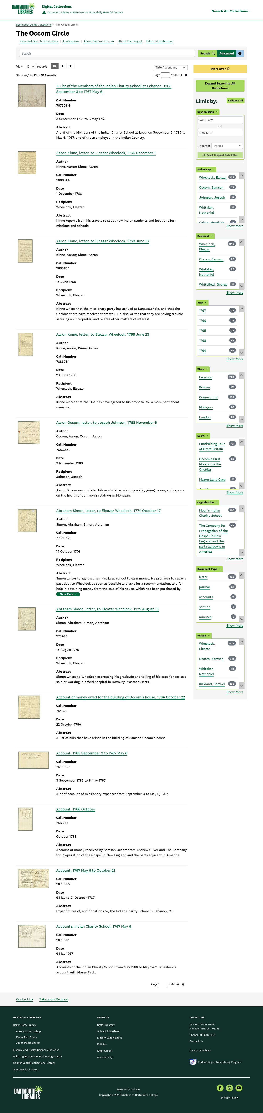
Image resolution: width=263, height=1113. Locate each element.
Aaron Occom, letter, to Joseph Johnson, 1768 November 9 (106, 422)
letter (203, 577)
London (205, 417)
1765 (202, 330)
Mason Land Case (212, 479)
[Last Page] (186, 75)
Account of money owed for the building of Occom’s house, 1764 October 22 (120, 697)
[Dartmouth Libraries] (23, 10)
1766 (202, 320)
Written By (204, 169)
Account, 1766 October (75, 809)
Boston (204, 387)
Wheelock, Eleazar (213, 177)
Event (200, 435)
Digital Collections (57, 6)
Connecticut (208, 397)
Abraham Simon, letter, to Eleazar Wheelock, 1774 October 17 (108, 510)
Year (200, 302)
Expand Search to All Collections (220, 85)
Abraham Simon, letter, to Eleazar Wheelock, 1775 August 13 (107, 608)
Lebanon (205, 377)
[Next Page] (180, 75)
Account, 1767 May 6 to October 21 (85, 870)
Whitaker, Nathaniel (206, 210)
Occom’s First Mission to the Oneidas (210, 464)
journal (204, 587)
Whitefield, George (213, 284)
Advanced (226, 53)
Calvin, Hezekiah (211, 222)
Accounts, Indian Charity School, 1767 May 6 (93, 926)
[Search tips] (240, 53)
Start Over (219, 69)
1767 (202, 310)
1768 (202, 340)
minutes (205, 617)
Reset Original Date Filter (222, 155)
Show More (66, 594)
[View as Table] (70, 66)
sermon (204, 607)
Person (201, 635)
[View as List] (55, 66)
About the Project (130, 41)
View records (32, 66)
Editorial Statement (159, 41)
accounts (206, 597)
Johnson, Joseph (212, 197)
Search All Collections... (231, 11)
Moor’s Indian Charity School (210, 513)
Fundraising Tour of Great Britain (212, 446)
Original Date (205, 112)
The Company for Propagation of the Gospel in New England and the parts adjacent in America (213, 538)
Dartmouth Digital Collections (33, 24)
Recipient (203, 236)
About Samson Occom (99, 41)
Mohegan (206, 407)
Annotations (71, 41)
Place (200, 369)
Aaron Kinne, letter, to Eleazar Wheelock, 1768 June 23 (102, 334)
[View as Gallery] (63, 66)
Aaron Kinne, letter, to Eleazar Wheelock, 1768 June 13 (102, 240)
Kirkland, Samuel (212, 684)
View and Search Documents (39, 41)
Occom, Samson (211, 187)
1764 (202, 350)
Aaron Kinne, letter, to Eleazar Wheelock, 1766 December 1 (106, 152)
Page (157, 75)
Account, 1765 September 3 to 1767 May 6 (91, 753)
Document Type (207, 569)
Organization (205, 502)
